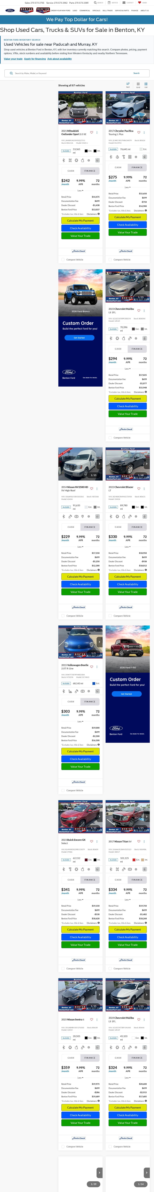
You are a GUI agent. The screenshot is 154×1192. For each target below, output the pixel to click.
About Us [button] (145, 10)
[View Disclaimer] (88, 160)
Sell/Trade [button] (108, 10)
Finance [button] (134, 10)
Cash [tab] (71, 171)
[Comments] (97, 160)
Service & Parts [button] (122, 10)
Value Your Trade (80, 235)
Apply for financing (35, 59)
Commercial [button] (85, 10)
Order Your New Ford (60, 10)
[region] (80, 202)
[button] (100, 107)
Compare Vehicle (74, 259)
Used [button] (75, 10)
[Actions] (97, 132)
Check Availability (80, 228)
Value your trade (13, 59)
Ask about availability (59, 59)
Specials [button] (96, 10)
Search (136, 73)
